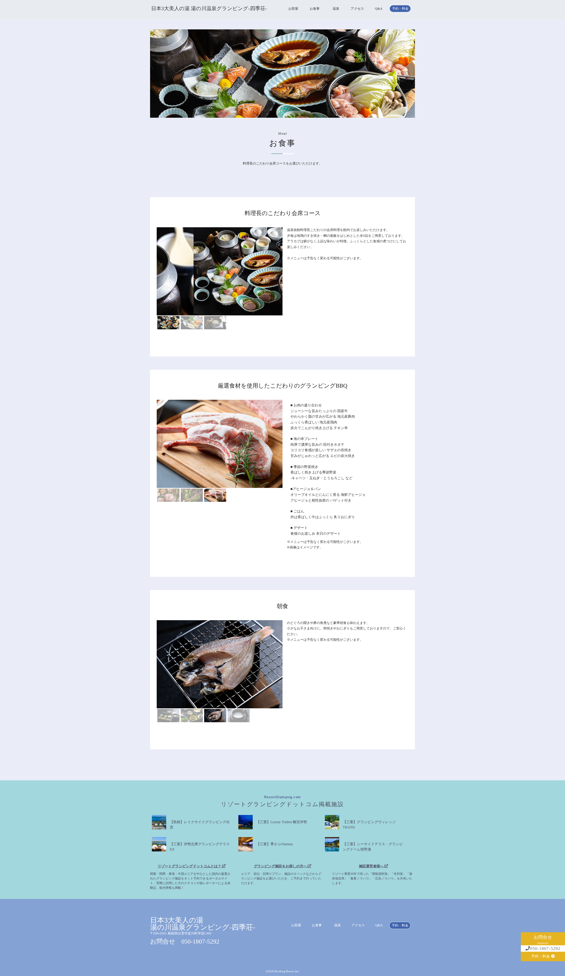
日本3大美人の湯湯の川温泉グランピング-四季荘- (202, 923)
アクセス (357, 8)
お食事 (315, 8)
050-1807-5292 (545, 948)
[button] (168, 322)
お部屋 (293, 8)
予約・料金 (400, 8)
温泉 (336, 8)
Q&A (378, 8)
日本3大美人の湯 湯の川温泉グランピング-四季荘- (209, 8)
